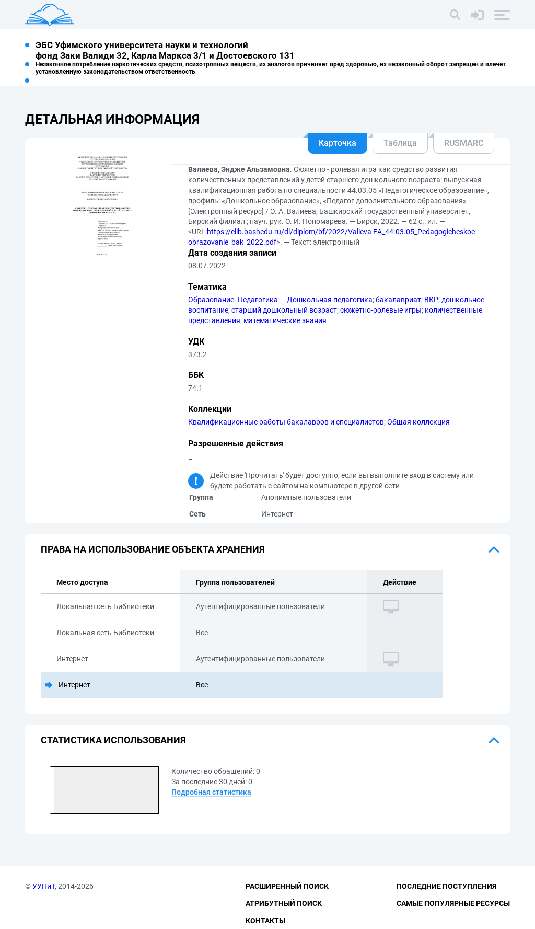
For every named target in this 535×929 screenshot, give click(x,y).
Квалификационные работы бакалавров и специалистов (286, 422)
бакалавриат (398, 299)
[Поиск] (455, 14)
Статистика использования (113, 740)
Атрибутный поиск (284, 903)
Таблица (400, 143)
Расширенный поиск (287, 886)
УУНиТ (43, 886)
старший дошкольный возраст (284, 310)
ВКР (431, 299)
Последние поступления (446, 886)
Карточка (337, 143)
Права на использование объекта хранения (153, 549)
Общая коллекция (418, 422)
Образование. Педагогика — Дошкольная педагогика (280, 299)
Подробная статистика (211, 792)
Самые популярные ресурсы (453, 903)
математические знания (285, 320)
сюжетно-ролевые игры (381, 310)
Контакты (265, 920)
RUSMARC (463, 143)
